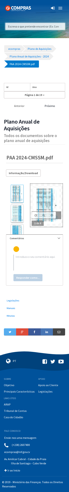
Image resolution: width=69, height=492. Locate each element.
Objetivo (9, 385)
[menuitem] (34, 300)
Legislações (45, 391)
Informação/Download (23, 173)
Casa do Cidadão (13, 417)
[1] (17, 193)
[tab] (34, 238)
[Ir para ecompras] (18, 8)
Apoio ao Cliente (48, 385)
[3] (17, 233)
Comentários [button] (17, 238)
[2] (17, 213)
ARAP (7, 404)
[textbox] (34, 263)
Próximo (50, 106)
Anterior (19, 106)
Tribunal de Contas (15, 411)
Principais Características (19, 391)
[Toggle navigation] (36, 8)
